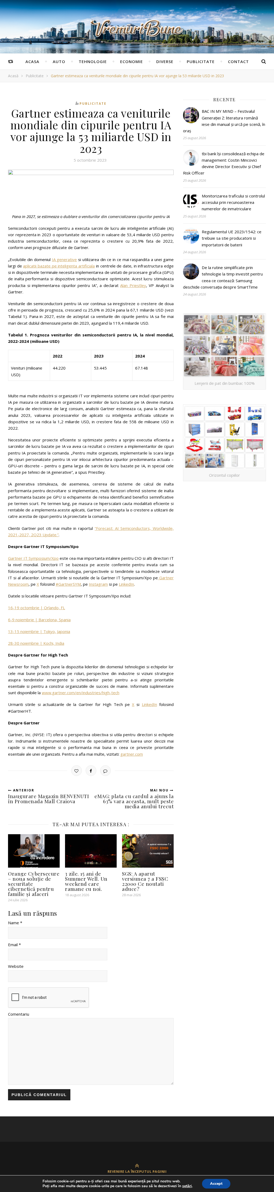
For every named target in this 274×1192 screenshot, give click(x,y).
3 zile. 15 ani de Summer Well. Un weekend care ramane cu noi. (86, 881)
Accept (216, 1183)
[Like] (76, 770)
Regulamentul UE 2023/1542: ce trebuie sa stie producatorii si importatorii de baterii (231, 238)
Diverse (164, 61)
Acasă (13, 75)
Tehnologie (93, 61)
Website (16, 966)
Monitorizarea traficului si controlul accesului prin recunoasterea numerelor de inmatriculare (233, 202)
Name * (15, 922)
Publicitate (201, 61)
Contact (238, 61)
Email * (14, 944)
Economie (131, 61)
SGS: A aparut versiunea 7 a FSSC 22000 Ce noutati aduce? (145, 881)
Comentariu (18, 1014)
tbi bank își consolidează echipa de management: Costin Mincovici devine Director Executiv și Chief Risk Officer (223, 163)
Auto (59, 61)
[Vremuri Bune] (137, 28)
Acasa (32, 61)
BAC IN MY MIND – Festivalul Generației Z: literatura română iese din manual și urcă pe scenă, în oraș (224, 120)
